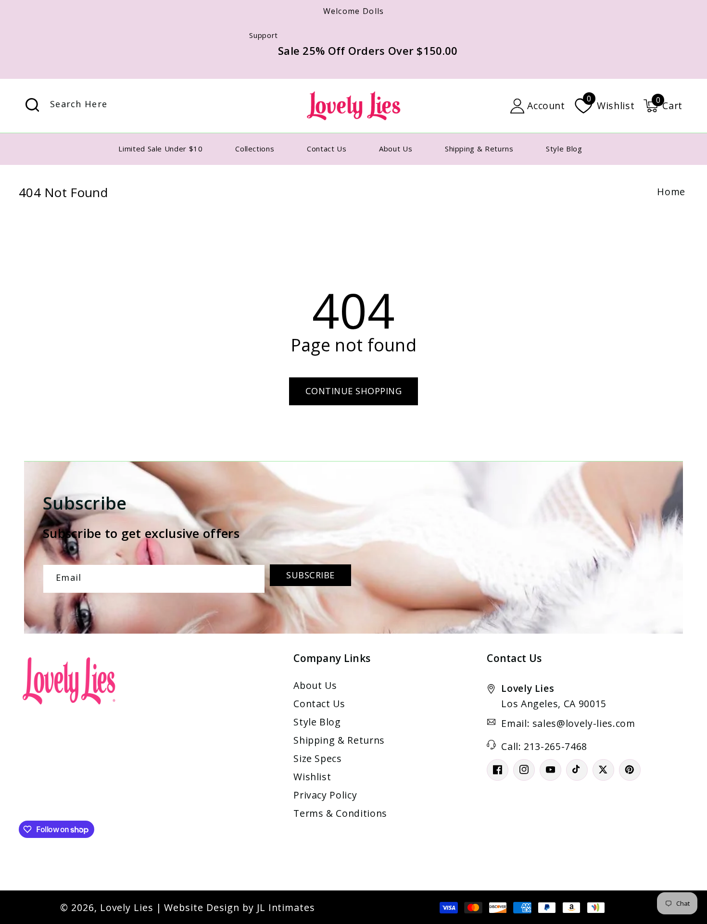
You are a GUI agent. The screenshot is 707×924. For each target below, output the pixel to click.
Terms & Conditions (340, 813)
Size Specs (317, 758)
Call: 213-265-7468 (544, 746)
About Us (315, 685)
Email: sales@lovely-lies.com (568, 723)
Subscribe (310, 575)
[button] (663, 106)
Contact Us (319, 703)
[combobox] (132, 106)
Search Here (32, 105)
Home (671, 191)
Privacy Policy (325, 794)
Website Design (202, 907)
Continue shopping (353, 391)
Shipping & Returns (339, 740)
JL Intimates (286, 907)
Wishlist (312, 776)
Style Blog (317, 721)
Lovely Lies (126, 907)
